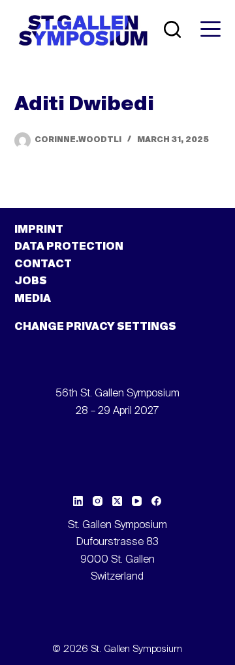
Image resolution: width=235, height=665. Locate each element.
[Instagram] (97, 501)
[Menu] (210, 29)
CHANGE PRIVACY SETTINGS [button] (95, 327)
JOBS (30, 281)
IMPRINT (38, 230)
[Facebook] (156, 501)
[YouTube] (137, 501)
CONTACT (43, 264)
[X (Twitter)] (117, 501)
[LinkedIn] (78, 501)
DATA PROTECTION (68, 247)
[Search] (172, 29)
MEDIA (32, 299)
